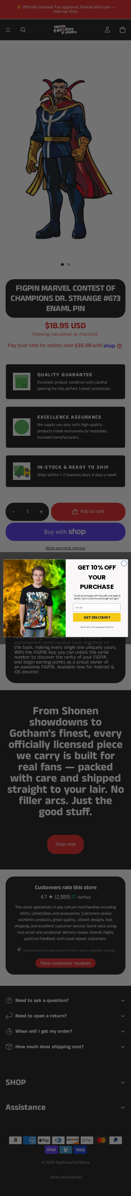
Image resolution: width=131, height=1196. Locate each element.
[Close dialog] (123, 563)
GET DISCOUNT (96, 617)
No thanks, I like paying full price (96, 627)
